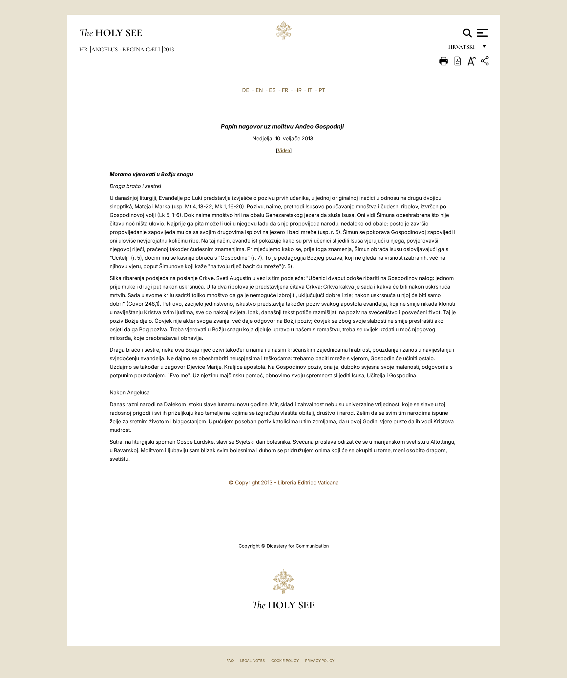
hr (84, 49)
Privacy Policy (319, 660)
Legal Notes (252, 660)
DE (245, 90)
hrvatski (463, 48)
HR (298, 90)
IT (310, 90)
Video (283, 150)
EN (259, 90)
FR (285, 90)
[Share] (485, 62)
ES (272, 90)
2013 (168, 49)
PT (322, 90)
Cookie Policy (285, 660)
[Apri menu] (481, 32)
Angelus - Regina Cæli (126, 49)
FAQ (230, 660)
